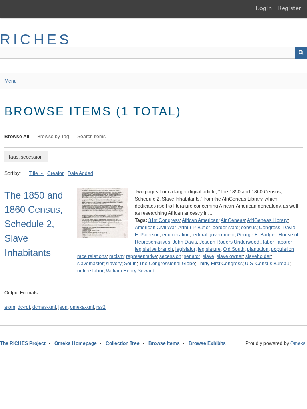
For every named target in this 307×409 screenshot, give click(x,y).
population (282, 249)
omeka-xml (82, 307)
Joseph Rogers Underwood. (230, 242)
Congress (269, 227)
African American (200, 220)
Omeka (298, 343)
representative (141, 256)
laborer (284, 242)
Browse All (16, 136)
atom (9, 307)
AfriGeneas (233, 220)
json (63, 307)
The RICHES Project (23, 343)
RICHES (36, 39)
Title (34, 173)
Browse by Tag (53, 136)
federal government (213, 235)
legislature (209, 249)
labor (268, 242)
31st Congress (164, 220)
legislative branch (154, 249)
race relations (92, 256)
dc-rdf (24, 307)
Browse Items (164, 343)
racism (116, 256)
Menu (10, 81)
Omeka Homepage (75, 343)
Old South (234, 249)
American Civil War (155, 227)
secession (170, 256)
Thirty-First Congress (220, 263)
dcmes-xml (44, 307)
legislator (185, 249)
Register (289, 8)
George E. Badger (256, 235)
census (249, 227)
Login (263, 8)
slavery (114, 263)
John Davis (185, 242)
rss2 (101, 307)
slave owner (230, 256)
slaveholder (258, 256)
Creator (55, 173)
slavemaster (90, 263)
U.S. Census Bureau (267, 263)
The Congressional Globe (167, 263)
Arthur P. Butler (194, 227)
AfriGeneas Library (267, 220)
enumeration (176, 235)
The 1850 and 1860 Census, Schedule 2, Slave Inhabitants (33, 224)
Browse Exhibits (207, 343)
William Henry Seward (130, 271)
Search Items (91, 136)
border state (226, 227)
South (130, 263)
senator (192, 256)
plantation (258, 249)
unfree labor (90, 271)
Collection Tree (123, 343)
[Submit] (301, 53)
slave (208, 256)
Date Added (80, 173)
